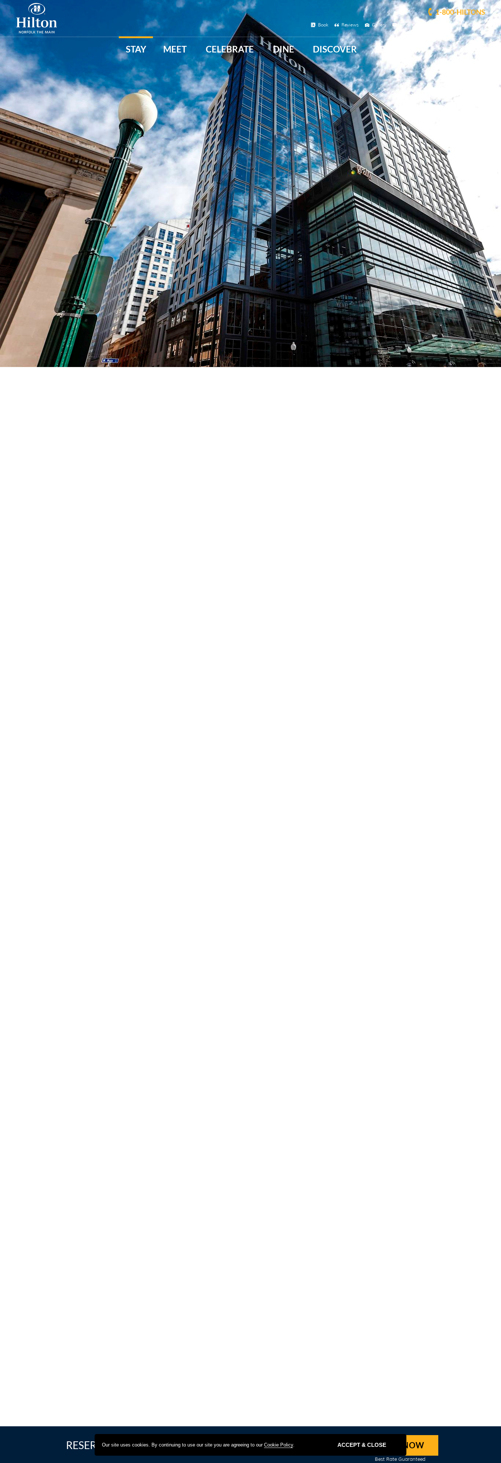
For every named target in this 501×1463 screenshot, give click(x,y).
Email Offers (412, 25)
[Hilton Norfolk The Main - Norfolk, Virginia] (37, 32)
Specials (394, 49)
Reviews (350, 25)
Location (447, 25)
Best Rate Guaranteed (400, 1459)
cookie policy (278, 1445)
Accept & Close (361, 1445)
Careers (477, 25)
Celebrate (230, 49)
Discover (335, 49)
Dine (283, 49)
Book (323, 25)
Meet (175, 49)
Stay (136, 49)
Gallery (379, 25)
